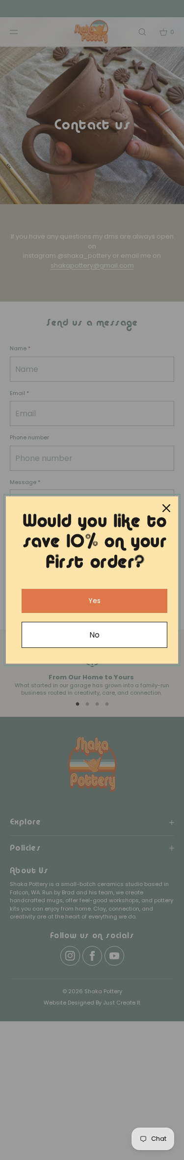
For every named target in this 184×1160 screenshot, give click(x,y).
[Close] (166, 508)
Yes (94, 601)
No (94, 635)
